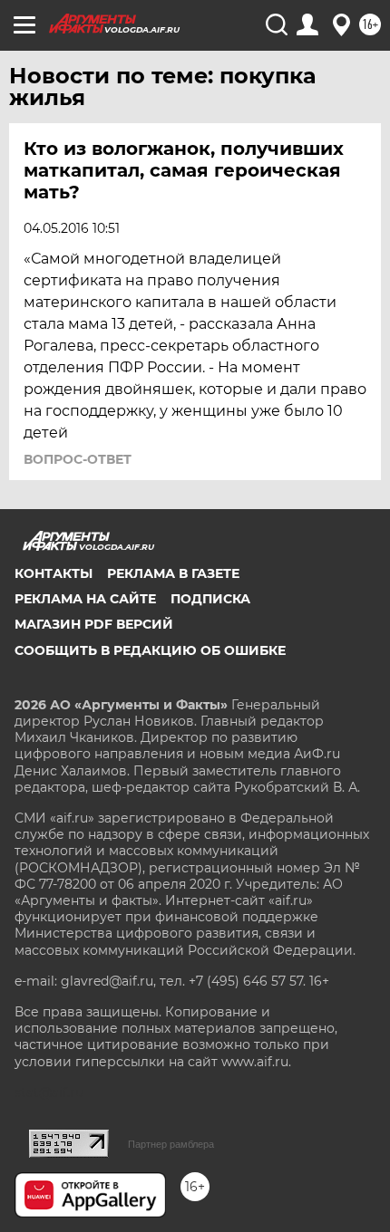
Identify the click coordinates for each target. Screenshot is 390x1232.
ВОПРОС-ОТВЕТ (78, 459)
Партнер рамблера (171, 1144)
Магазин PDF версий (94, 624)
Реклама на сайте (85, 599)
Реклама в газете (173, 573)
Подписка (210, 599)
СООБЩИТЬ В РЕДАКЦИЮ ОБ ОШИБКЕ (150, 650)
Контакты (54, 573)
